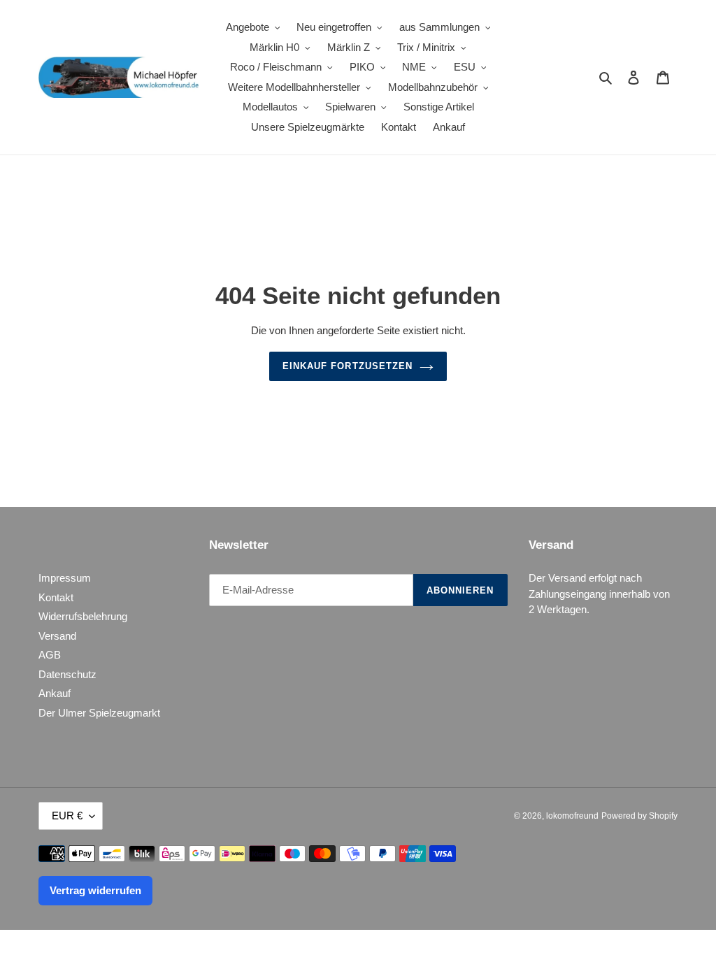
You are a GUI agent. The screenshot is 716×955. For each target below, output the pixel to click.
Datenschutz (67, 674)
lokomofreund (572, 816)
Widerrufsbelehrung (82, 616)
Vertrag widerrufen (95, 890)
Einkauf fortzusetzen (347, 366)
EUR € (67, 815)
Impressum (64, 578)
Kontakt (55, 597)
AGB (49, 655)
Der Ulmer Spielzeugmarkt (99, 713)
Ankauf (54, 693)
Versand (57, 636)
